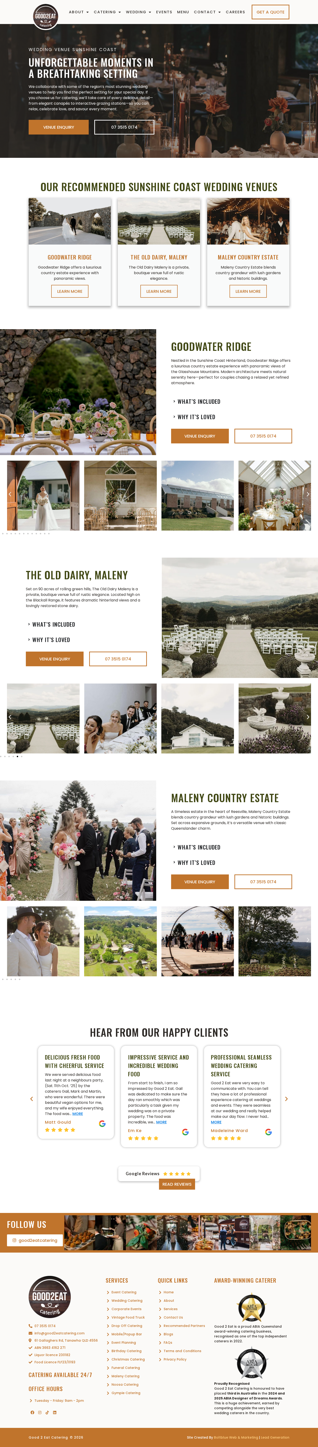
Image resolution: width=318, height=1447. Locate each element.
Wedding (136, 12)
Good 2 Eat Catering (48, 1437)
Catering (105, 12)
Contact (205, 12)
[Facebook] (32, 1412)
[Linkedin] (54, 1412)
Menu (183, 12)
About (76, 12)
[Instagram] (40, 1412)
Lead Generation (275, 1437)
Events (164, 12)
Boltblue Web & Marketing (236, 1437)
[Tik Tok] (47, 1412)
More (78, 1122)
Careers (235, 12)
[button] (10, 494)
